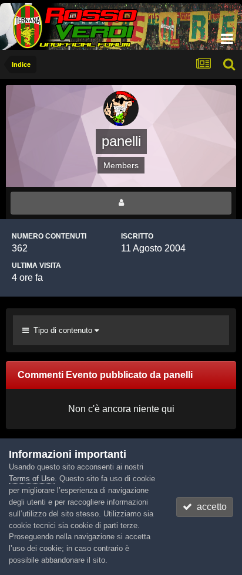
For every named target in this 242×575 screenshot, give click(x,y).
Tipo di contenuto (62, 330)
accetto (209, 507)
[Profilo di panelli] (121, 203)
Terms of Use (32, 478)
